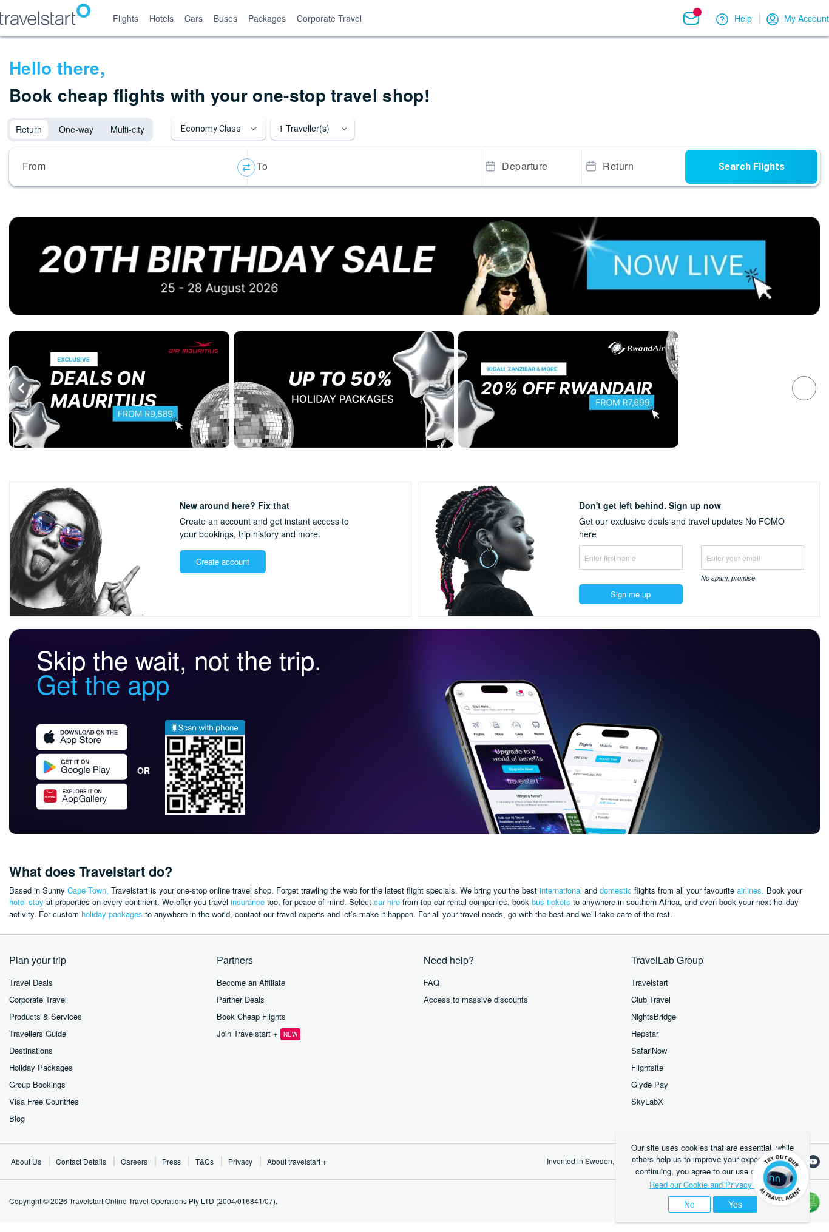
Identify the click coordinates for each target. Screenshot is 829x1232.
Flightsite (647, 1067)
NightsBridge (653, 1016)
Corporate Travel (38, 999)
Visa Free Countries (44, 1101)
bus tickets (551, 901)
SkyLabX (647, 1101)
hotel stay (26, 901)
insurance (248, 901)
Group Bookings (37, 1084)
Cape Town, (88, 890)
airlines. (750, 890)
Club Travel (651, 999)
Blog (17, 1118)
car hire (387, 901)
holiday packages (112, 914)
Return (29, 129)
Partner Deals (241, 999)
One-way (76, 129)
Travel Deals (31, 982)
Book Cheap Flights (251, 1016)
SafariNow (649, 1050)
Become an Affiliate (251, 982)
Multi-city (127, 129)
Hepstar (644, 1033)
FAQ (431, 982)
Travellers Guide (37, 1033)
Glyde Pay (649, 1084)
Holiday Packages (41, 1067)
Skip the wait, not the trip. (179, 671)
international (561, 890)
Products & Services (45, 1016)
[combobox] (130, 167)
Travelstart (649, 982)
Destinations (31, 1050)
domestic (616, 890)
